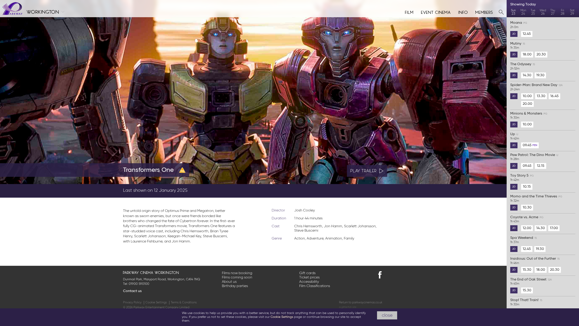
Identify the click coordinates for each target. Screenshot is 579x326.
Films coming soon (237, 277)
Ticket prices (309, 277)
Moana (518, 25)
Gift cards (307, 273)
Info (463, 11)
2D (514, 34)
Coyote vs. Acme (526, 219)
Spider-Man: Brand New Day (536, 87)
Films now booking (237, 273)
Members (484, 11)
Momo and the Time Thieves (536, 198)
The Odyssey (522, 66)
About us (229, 282)
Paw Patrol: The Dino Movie (534, 157)
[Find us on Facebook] (380, 274)
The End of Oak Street (531, 281)
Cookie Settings (156, 302)
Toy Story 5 (522, 178)
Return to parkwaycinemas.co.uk (360, 302)
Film (409, 11)
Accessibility (309, 282)
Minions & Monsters (528, 116)
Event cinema (436, 11)
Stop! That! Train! (526, 302)
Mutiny (517, 46)
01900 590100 (139, 283)
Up (514, 136)
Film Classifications (314, 286)
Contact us (132, 291)
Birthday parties (235, 286)
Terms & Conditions (184, 302)
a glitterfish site (347, 307)
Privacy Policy (132, 302)
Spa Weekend (523, 240)
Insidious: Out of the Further (535, 261)
